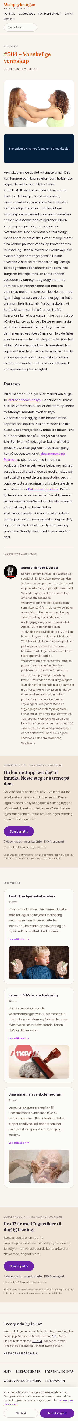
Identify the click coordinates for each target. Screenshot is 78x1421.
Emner (8, 19)
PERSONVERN (55, 1381)
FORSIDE (9, 13)
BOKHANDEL (26, 13)
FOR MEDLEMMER (49, 13)
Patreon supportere (43, 489)
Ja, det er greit (57, 1413)
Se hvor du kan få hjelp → (21, 1353)
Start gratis (19, 831)
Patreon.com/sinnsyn (24, 400)
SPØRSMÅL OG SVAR (59, 1371)
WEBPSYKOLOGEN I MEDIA (22, 1381)
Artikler (11, 46)
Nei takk (21, 1413)
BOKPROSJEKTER (28, 1371)
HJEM (7, 1371)
